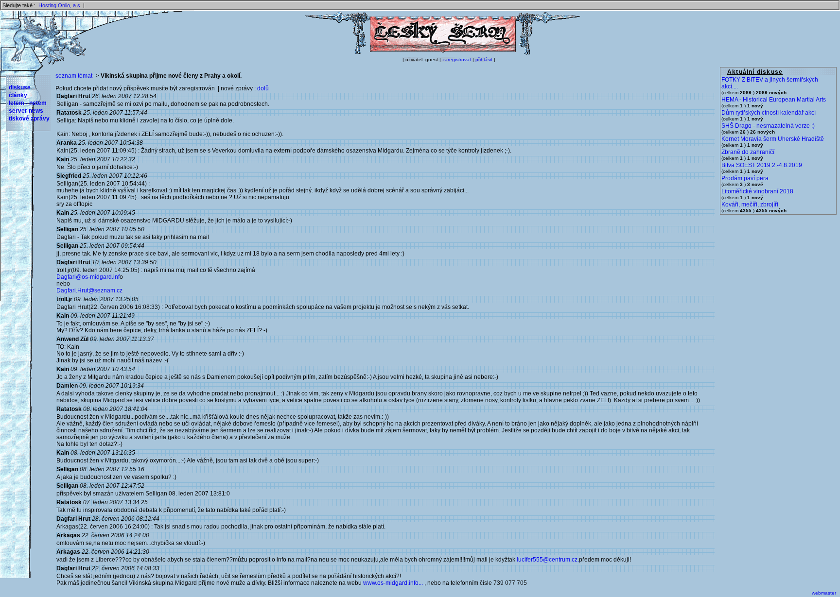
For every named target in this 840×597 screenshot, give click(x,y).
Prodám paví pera (745, 178)
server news (26, 110)
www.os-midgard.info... (393, 583)
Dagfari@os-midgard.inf (88, 276)
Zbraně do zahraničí (747, 152)
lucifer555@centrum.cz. (548, 559)
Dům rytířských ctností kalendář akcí (768, 112)
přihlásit (483, 59)
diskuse (20, 87)
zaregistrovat (456, 59)
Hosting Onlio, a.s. (60, 5)
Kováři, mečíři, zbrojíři (749, 204)
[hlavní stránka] (442, 53)
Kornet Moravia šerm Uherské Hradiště (772, 139)
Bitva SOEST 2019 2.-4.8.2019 (761, 165)
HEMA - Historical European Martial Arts (773, 99)
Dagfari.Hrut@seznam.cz (89, 290)
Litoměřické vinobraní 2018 (757, 191)
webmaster (824, 593)
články (18, 95)
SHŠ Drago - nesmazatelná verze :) (768, 125)
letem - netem (28, 103)
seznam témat (73, 75)
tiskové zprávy (29, 118)
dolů (263, 88)
